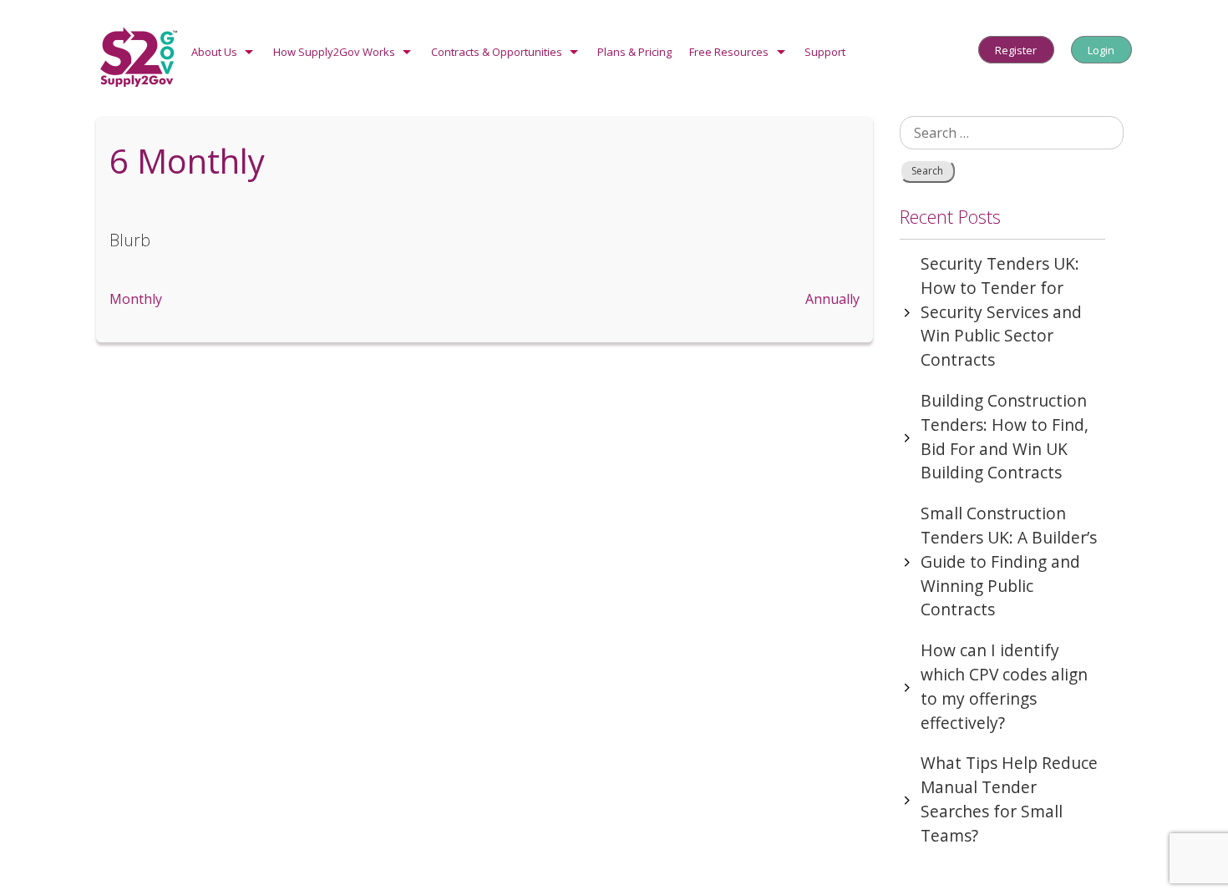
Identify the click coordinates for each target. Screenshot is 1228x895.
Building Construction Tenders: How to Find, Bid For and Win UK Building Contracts (1004, 436)
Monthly (135, 299)
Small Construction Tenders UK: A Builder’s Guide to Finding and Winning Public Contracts (1009, 561)
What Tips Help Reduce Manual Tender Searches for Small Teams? (1009, 798)
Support (824, 51)
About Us (214, 51)
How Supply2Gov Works (334, 51)
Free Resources (729, 51)
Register (1016, 49)
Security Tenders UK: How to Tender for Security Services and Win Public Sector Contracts (1001, 311)
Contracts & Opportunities (496, 51)
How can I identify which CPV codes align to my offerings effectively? (1004, 686)
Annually (832, 299)
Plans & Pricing (634, 51)
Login (1101, 49)
